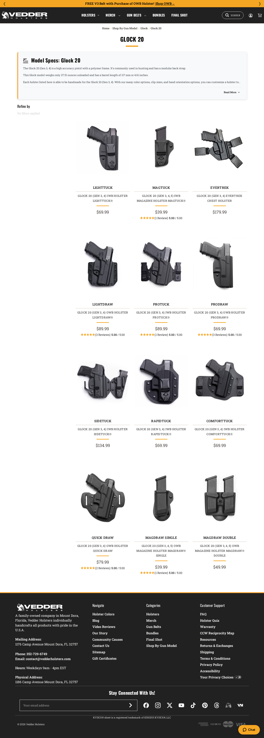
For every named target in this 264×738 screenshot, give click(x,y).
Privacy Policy (211, 664)
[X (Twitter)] (169, 705)
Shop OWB (163, 3)
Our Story (100, 633)
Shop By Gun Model (161, 645)
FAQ (203, 614)
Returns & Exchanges (216, 645)
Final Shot (179, 15)
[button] (161, 218)
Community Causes (107, 639)
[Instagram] (157, 705)
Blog (95, 620)
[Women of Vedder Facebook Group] (228, 705)
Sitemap (98, 652)
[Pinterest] (204, 705)
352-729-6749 (36, 654)
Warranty (208, 626)
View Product (103, 148)
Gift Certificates (104, 658)
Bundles (159, 15)
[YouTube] (181, 705)
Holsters (88, 15)
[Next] (260, 4)
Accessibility (210, 671)
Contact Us (100, 645)
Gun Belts (134, 15)
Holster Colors (103, 614)
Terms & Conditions (215, 658)
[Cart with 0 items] (259, 15)
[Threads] (216, 705)
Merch (111, 15)
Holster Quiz (209, 620)
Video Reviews (103, 626)
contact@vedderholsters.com (48, 659)
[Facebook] (146, 705)
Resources (208, 639)
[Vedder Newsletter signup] (130, 705)
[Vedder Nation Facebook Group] (240, 705)
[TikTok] (193, 705)
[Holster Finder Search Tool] (233, 15)
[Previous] (4, 4)
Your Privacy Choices (216, 677)
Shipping (207, 652)
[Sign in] (250, 15)
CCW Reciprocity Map (217, 633)
